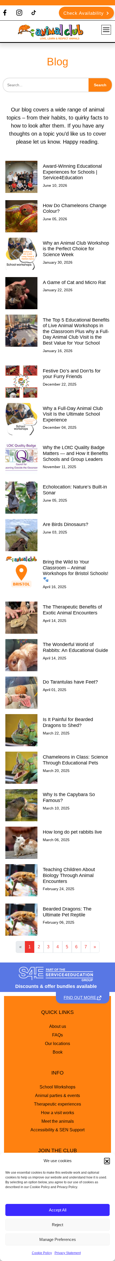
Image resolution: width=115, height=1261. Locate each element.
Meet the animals (57, 1121)
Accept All (57, 1210)
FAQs (57, 1035)
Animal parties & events (57, 1095)
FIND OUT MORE (80, 997)
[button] (107, 1160)
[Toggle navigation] (106, 30)
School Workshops (57, 1087)
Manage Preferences (57, 1239)
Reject (57, 1224)
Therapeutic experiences (57, 1104)
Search (100, 85)
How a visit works (57, 1112)
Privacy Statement (68, 1253)
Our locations (57, 1043)
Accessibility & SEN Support (57, 1130)
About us (57, 1026)
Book (58, 1052)
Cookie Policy (42, 1253)
